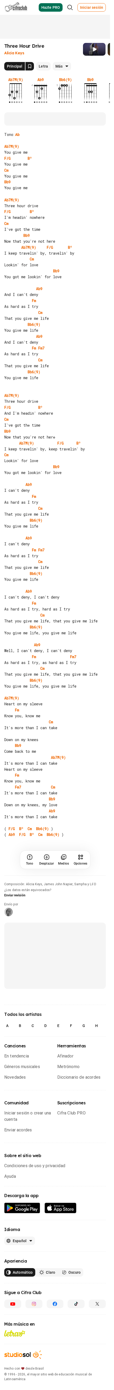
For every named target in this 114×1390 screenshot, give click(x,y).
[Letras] (14, 1333)
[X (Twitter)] (97, 1304)
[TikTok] (76, 1304)
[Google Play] (22, 1208)
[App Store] (61, 1208)
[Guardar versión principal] (29, 66)
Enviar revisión (14, 895)
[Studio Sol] (23, 1355)
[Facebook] (55, 1304)
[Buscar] (70, 7)
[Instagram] (33, 1304)
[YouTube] (12, 1304)
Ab (17, 134)
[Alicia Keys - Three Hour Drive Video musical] (94, 49)
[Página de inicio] (16, 7)
